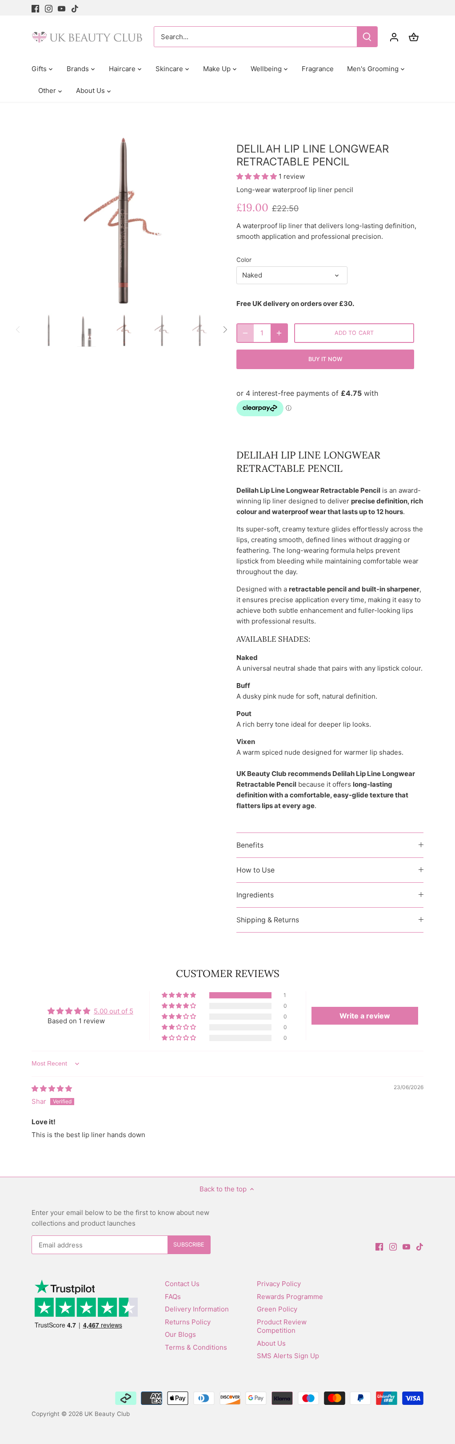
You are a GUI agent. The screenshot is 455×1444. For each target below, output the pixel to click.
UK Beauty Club (107, 1413)
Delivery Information (197, 1309)
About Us (271, 1343)
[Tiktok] (75, 7)
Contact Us (182, 1283)
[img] (52, 1088)
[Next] (202, 217)
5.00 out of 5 (113, 1011)
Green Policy (277, 1309)
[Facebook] (35, 7)
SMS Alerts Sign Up (288, 1355)
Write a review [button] (364, 1015)
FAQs (173, 1296)
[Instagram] (48, 7)
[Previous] (45, 217)
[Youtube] (61, 7)
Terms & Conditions (196, 1347)
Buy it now (325, 359)
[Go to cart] (413, 36)
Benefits (249, 845)
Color (243, 259)
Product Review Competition (282, 1326)
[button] (257, 176)
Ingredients (255, 895)
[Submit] (367, 37)
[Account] (394, 36)
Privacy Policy (279, 1283)
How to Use (255, 870)
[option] (123, 217)
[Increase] (279, 333)
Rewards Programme (290, 1296)
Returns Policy (188, 1322)
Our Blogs (180, 1334)
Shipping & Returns (267, 920)
